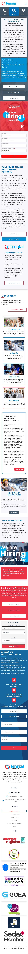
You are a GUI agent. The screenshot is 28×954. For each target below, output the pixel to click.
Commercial (14, 329)
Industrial (14, 353)
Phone (2, 728)
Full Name (3, 133)
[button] (14, 98)
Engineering (14, 377)
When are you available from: (8, 148)
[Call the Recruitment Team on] (14, 680)
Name (2, 721)
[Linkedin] (16, 831)
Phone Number (5, 138)
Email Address (5, 143)
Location (13, 638)
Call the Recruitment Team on (14, 684)
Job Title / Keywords (14, 625)
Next (14, 156)
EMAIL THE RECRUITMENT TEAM (14, 694)
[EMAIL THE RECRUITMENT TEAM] (14, 690)
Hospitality (14, 400)
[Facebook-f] (13, 831)
